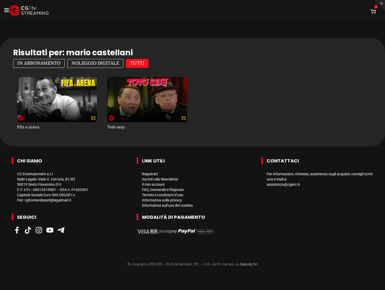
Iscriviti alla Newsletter (160, 179)
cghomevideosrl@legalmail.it (48, 200)
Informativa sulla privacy (162, 200)
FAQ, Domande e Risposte (163, 190)
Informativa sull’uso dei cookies (167, 205)
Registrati (150, 174)
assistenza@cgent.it (283, 184)
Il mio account (153, 184)
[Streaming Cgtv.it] (28, 10)
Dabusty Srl (249, 263)
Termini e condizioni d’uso (162, 195)
